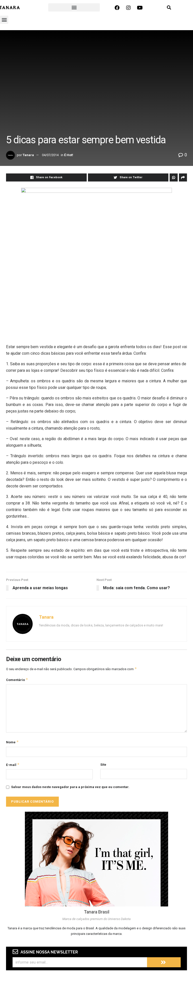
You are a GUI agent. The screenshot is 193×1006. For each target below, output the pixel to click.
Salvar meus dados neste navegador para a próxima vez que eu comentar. (70, 787)
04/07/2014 (50, 155)
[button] (74, 7)
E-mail (13, 764)
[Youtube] (140, 8)
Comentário (17, 679)
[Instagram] (128, 8)
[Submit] (164, 962)
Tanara (28, 155)
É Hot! (68, 155)
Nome (12, 742)
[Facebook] (117, 8)
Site (103, 764)
